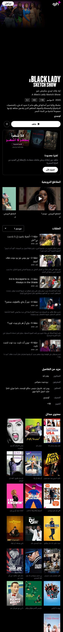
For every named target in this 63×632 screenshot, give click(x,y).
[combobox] (13, 228)
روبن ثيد (46, 375)
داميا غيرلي (14, 388)
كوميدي (57, 115)
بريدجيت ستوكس (41, 381)
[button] (8, 3)
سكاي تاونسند (25, 388)
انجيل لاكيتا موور (38, 391)
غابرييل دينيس (36, 388)
